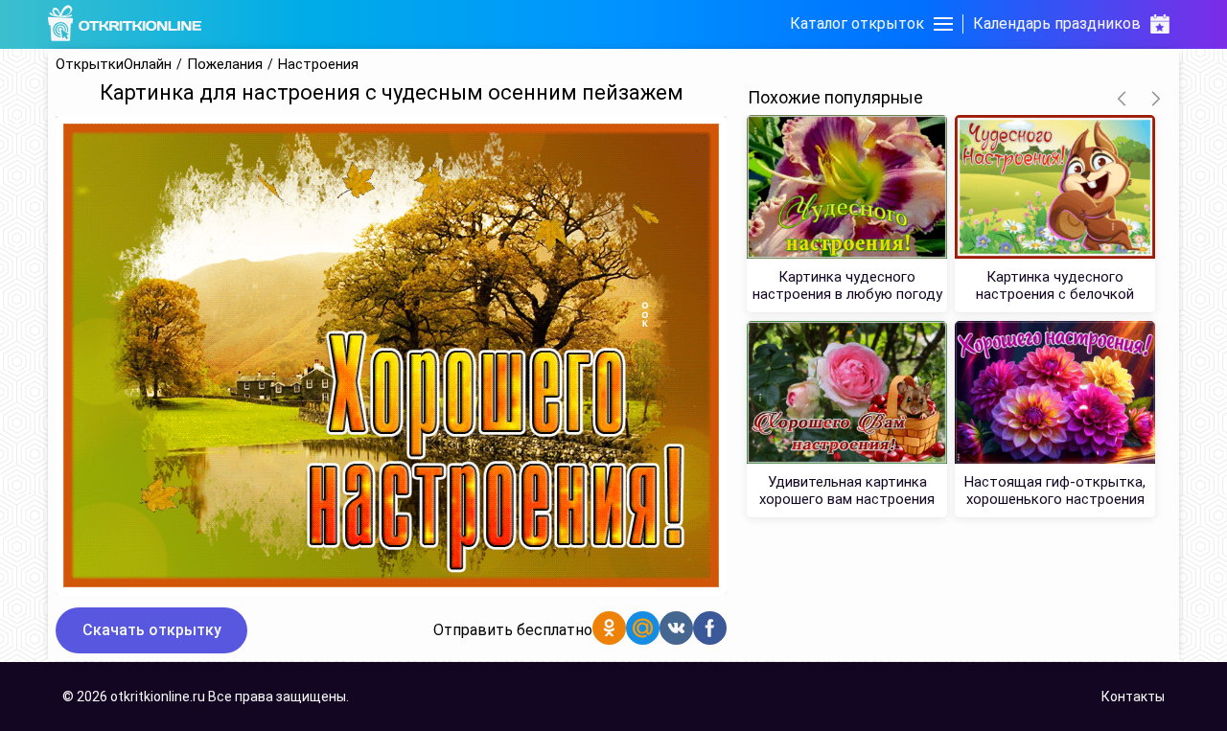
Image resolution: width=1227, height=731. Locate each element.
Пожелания (225, 65)
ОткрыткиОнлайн (114, 65)
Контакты (1133, 696)
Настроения (318, 65)
